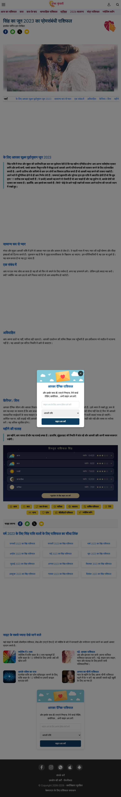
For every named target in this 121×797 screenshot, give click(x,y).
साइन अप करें (60, 421)
